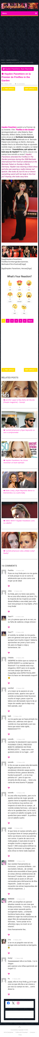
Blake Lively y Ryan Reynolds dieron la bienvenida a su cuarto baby (18, 491)
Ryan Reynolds (26, 69)
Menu (4, 13)
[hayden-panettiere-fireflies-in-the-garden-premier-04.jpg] (6, 257)
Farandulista (14, 1030)
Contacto (32, 1032)
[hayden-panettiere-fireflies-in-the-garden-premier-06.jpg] (13, 257)
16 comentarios (21, 84)
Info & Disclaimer (8, 1032)
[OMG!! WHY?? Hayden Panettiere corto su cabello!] (19, 510)
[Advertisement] (19, 38)
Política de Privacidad (22, 1032)
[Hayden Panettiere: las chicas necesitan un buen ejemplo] (19, 449)
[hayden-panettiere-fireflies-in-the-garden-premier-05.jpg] (19, 257)
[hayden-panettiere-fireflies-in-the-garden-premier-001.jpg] (26, 257)
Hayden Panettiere (12, 69)
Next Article (29, 89)
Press (20, 1035)
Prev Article (9, 89)
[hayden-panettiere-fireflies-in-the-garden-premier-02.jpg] (33, 257)
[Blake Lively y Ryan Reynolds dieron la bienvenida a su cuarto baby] (19, 480)
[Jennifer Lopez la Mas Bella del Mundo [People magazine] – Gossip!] (19, 389)
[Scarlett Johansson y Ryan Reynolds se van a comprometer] (19, 419)
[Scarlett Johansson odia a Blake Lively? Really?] (19, 540)
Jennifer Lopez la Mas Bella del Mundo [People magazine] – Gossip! (19, 401)
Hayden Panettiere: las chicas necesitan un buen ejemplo (15, 461)
